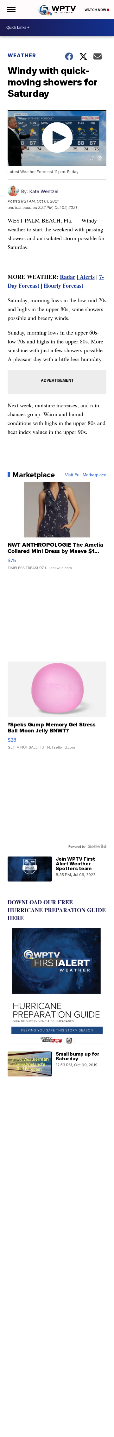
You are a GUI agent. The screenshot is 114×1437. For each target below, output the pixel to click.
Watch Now (96, 10)
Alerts (86, 277)
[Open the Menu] (10, 9)
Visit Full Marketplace (85, 475)
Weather (22, 55)
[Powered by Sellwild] (97, 846)
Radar (67, 277)
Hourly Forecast (63, 285)
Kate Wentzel (43, 191)
